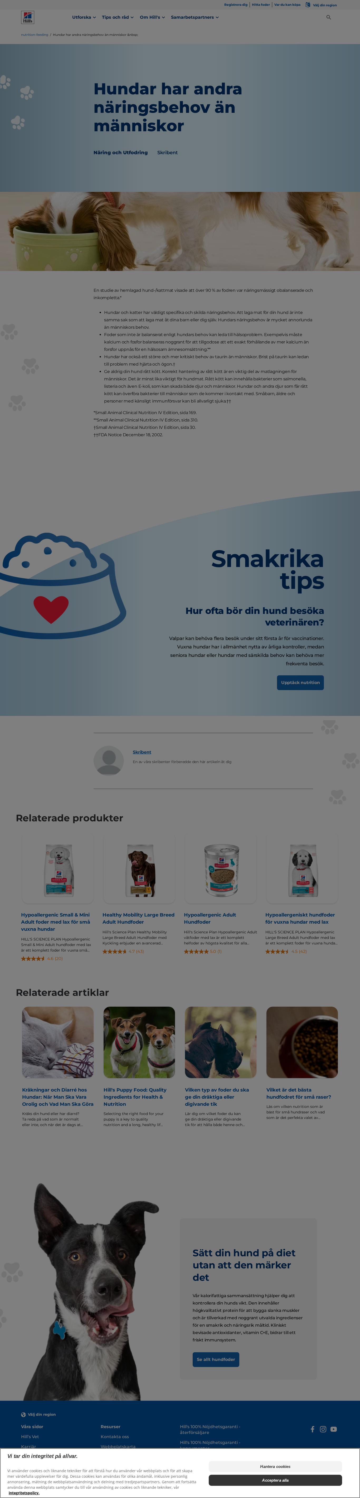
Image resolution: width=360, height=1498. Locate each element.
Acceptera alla (275, 1480)
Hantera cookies (275, 1466)
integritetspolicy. (24, 1492)
